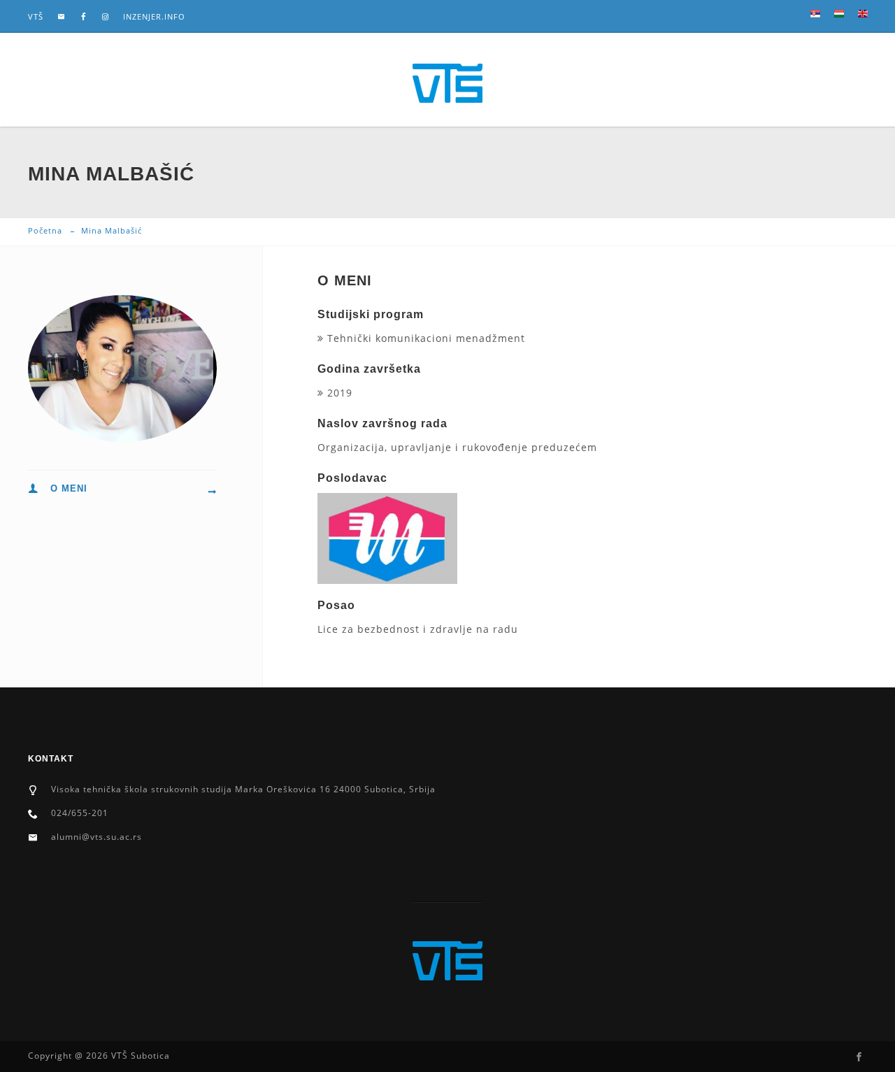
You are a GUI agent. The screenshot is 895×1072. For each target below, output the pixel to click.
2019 (338, 392)
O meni (68, 488)
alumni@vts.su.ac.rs (96, 837)
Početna (45, 230)
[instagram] (105, 17)
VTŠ (35, 16)
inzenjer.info (154, 16)
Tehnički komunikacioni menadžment (424, 338)
